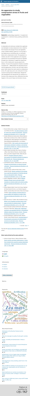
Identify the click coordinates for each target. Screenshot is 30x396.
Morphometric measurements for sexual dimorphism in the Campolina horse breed (14, 345)
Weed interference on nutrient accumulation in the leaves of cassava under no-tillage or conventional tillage (14, 373)
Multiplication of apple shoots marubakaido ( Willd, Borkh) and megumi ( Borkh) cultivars (14, 356)
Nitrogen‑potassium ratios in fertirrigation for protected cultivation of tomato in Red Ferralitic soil (16, 157)
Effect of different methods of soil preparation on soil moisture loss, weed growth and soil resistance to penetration (14, 367)
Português (6, 256)
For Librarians (5, 268)
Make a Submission (7, 275)
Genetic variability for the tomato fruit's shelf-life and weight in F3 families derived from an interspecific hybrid (15, 173)
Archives (7, 4)
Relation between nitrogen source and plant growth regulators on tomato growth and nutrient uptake (16, 180)
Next (26, 225)
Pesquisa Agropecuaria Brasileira (10, 1)
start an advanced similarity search (16, 228)
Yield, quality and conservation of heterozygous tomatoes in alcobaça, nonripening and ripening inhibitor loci (16, 144)
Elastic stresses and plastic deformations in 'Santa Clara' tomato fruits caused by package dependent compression (16, 242)
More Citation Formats (7, 119)
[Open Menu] (1, 1)
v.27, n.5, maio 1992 (15, 4)
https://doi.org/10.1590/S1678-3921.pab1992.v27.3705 (12, 116)
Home (2, 4)
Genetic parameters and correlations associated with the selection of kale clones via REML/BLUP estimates (14, 350)
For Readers (4, 264)
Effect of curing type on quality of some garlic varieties (15, 336)
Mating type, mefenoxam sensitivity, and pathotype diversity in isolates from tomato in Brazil (16, 210)
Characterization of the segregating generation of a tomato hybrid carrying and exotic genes (15, 219)
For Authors (4, 266)
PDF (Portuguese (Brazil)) (8, 87)
